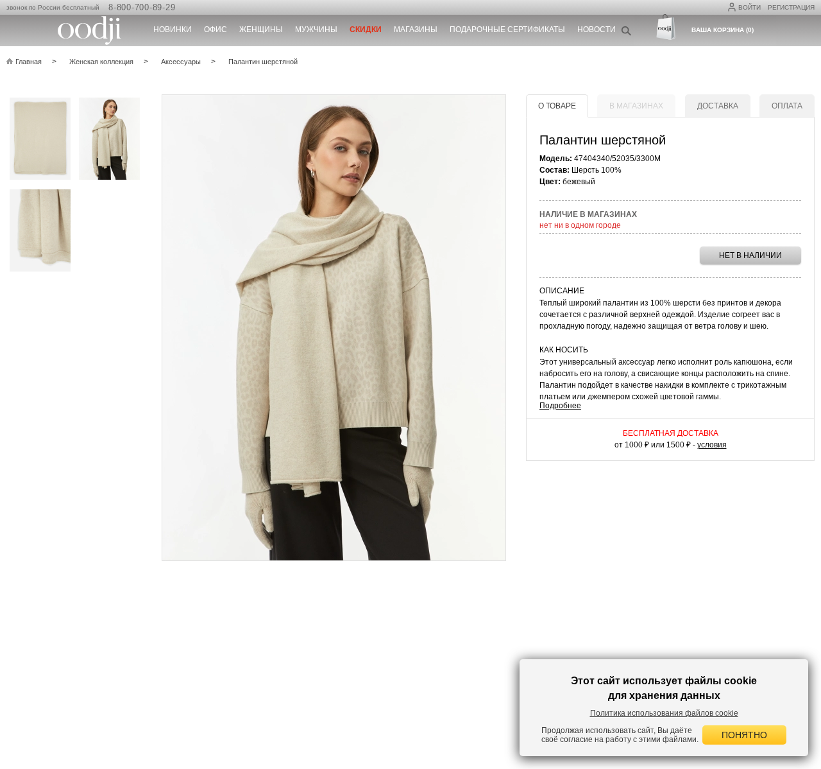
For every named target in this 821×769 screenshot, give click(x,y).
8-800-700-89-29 (141, 7)
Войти (749, 7)
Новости (596, 29)
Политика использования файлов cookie (664, 713)
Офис (215, 29)
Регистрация (791, 7)
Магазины (415, 29)
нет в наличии (750, 255)
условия (712, 444)
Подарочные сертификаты (507, 29)
